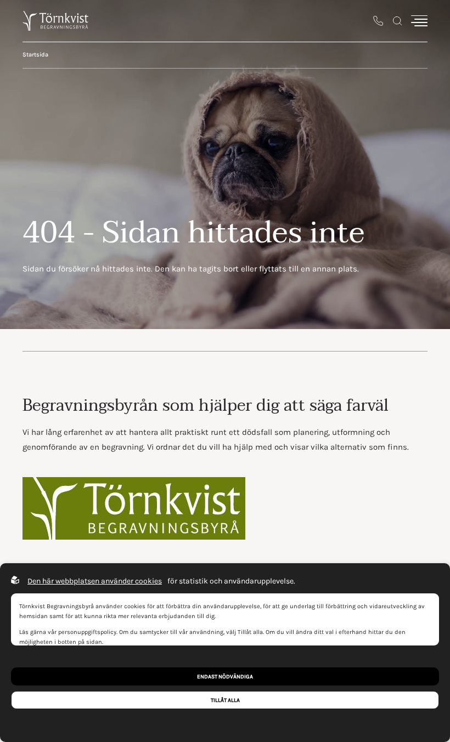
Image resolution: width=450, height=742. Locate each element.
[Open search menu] (397, 20)
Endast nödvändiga (225, 676)
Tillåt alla (225, 700)
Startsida (35, 54)
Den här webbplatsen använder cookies (94, 581)
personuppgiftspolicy (87, 632)
